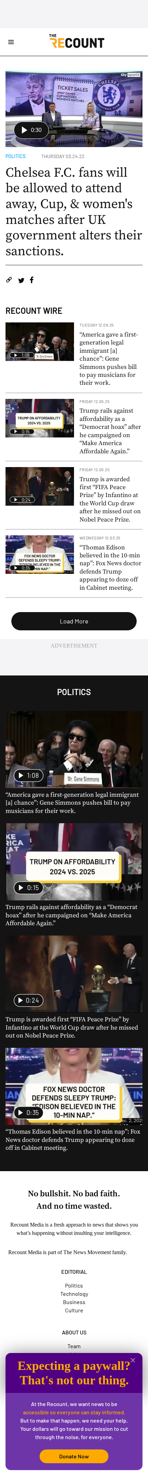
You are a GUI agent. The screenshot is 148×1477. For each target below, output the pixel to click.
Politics (15, 156)
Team (74, 1346)
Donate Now (74, 1456)
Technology (74, 1293)
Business (74, 1302)
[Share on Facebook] (31, 281)
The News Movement (87, 1252)
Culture (74, 1310)
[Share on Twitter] (21, 281)
